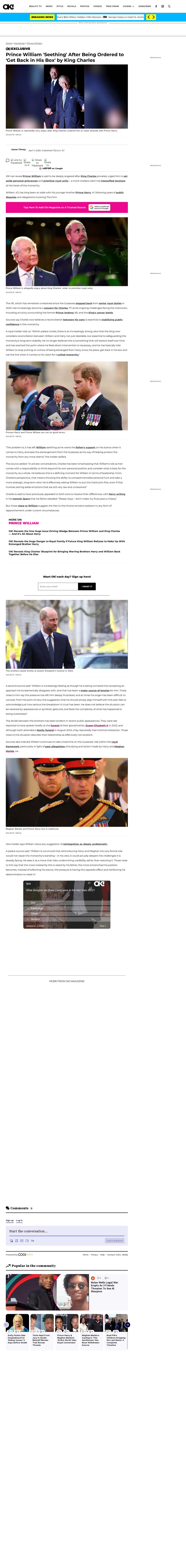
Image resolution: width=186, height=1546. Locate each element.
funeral (55, 725)
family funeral (45, 730)
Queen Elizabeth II (96, 725)
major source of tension (95, 690)
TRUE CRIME (112, 6)
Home (9, 43)
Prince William (34, 43)
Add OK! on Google (52, 168)
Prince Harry (83, 192)
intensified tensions (113, 181)
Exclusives (19, 43)
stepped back (84, 303)
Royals (71, 6)
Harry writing (117, 494)
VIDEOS (97, 6)
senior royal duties (110, 303)
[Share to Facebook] (16, 160)
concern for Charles (56, 308)
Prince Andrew (65, 312)
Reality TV (35, 6)
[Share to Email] (47, 160)
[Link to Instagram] (162, 6)
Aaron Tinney (18, 149)
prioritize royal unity (55, 181)
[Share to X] (27, 160)
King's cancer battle (100, 312)
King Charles (88, 176)
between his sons (74, 319)
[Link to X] (169, 6)
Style (60, 6)
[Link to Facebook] (156, 6)
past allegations (55, 746)
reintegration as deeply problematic (85, 844)
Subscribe (144, 6)
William (41, 447)
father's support (86, 447)
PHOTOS (84, 6)
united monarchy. (68, 354)
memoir (21, 498)
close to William (28, 505)
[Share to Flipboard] (37, 160)
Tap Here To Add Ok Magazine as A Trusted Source (55, 207)
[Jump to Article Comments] (7, 160)
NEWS (49, 6)
